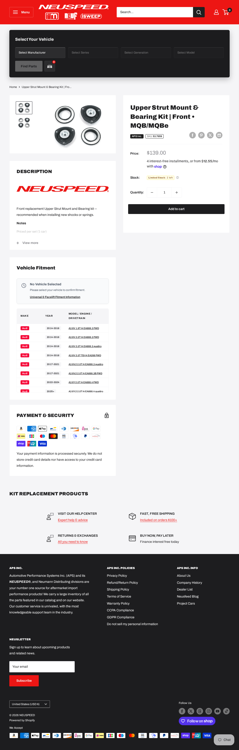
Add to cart (176, 209)
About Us (183, 575)
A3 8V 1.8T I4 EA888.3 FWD (84, 328)
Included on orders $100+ (158, 520)
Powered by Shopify (22, 720)
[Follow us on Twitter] (191, 711)
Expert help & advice (73, 520)
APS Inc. (137, 136)
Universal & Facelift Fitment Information (55, 297)
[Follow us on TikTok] (226, 711)
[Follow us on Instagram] (208, 711)
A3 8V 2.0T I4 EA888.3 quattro (85, 346)
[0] (226, 12)
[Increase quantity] (177, 192)
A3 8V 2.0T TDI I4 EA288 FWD (85, 355)
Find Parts (29, 66)
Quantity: (137, 192)
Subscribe (24, 680)
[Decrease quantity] (152, 192)
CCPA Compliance (120, 610)
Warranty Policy (118, 603)
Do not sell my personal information (132, 624)
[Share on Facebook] (192, 135)
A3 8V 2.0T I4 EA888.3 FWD (84, 337)
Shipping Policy (118, 589)
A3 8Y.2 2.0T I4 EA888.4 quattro (86, 391)
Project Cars (186, 603)
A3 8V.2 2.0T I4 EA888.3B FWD (85, 373)
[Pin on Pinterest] (201, 135)
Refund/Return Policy (122, 582)
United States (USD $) (25, 704)
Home (13, 87)
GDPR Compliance (120, 617)
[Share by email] (219, 135)
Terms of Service (119, 596)
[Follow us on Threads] (200, 711)
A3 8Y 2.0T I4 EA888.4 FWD (84, 382)
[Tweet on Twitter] (210, 135)
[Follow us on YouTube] (217, 711)
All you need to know (73, 541)
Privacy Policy (117, 575)
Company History (189, 582)
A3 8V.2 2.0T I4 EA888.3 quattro (86, 364)
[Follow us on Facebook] (182, 711)
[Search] (199, 12)
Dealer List (185, 589)
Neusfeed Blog (188, 596)
